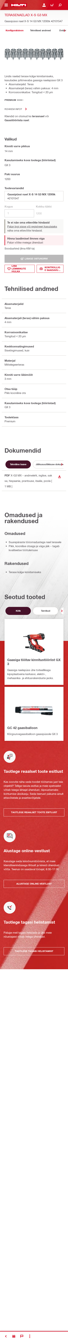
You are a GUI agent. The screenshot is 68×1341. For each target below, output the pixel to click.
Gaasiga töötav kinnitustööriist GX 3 (34, 662)
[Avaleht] (18, 5)
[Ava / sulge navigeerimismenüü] (6, 5)
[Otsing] (60, 5)
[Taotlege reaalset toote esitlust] (14, 1336)
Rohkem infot (13, 109)
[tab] (14, 30)
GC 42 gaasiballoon (22, 728)
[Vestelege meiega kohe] (22, 1336)
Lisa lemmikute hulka (19, 269)
